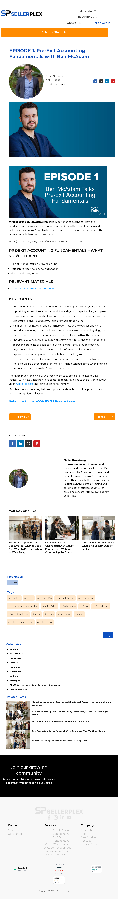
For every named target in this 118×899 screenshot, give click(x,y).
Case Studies (16, 654)
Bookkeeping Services (57, 851)
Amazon (28, 598)
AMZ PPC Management (58, 844)
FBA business (68, 606)
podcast (79, 614)
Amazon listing (86, 598)
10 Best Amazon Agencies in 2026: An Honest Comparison (60, 741)
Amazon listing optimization (23, 606)
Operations (15, 672)
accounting (14, 598)
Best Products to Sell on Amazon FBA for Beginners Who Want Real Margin (68, 731)
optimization (64, 614)
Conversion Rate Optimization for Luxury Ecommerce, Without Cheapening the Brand (62, 536)
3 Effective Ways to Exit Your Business (32, 288)
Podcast (12, 582)
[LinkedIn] (62, 817)
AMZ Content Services (57, 847)
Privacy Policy (89, 844)
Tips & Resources (18, 689)
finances (49, 614)
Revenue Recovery (55, 854)
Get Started (15, 833)
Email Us (13, 830)
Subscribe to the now (42, 401)
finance (37, 614)
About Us (86, 830)
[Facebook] (49, 817)
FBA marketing (100, 606)
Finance (14, 663)
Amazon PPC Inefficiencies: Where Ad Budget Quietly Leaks (98, 536)
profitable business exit (20, 622)
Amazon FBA (44, 598)
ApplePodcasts (24, 383)
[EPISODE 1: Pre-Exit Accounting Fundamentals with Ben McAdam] (62, 129)
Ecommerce (16, 658)
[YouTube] (69, 817)
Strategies (15, 681)
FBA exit (84, 606)
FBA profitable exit (18, 614)
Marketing (15, 667)
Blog (84, 833)
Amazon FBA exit (64, 598)
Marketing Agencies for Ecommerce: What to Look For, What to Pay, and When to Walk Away (25, 536)
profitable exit (45, 622)
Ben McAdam (49, 606)
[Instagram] (55, 817)
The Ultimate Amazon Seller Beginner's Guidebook (35, 685)
